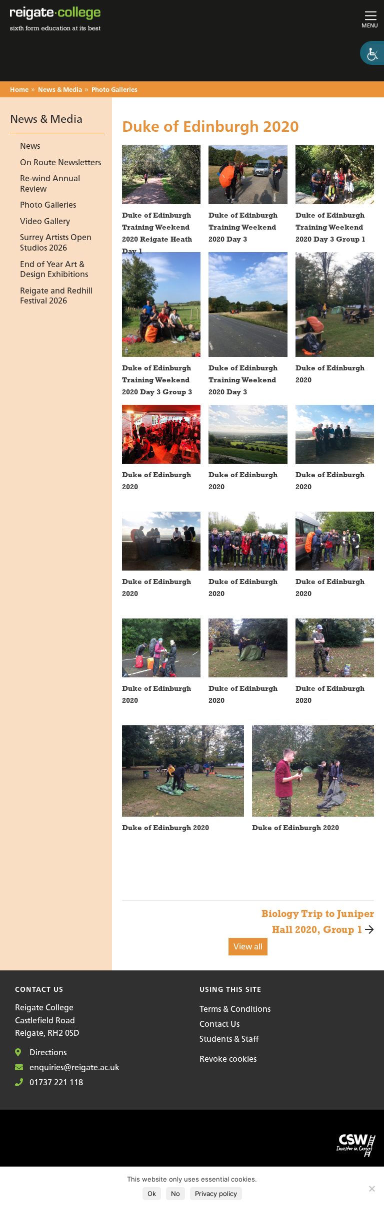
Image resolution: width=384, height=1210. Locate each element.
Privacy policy (216, 1194)
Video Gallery (45, 221)
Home (19, 90)
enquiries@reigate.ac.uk (74, 1067)
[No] (371, 1189)
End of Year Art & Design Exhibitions (54, 269)
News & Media (60, 90)
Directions (47, 1052)
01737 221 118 (55, 1082)
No (175, 1194)
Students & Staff (229, 1039)
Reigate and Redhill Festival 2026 (56, 296)
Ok (152, 1194)
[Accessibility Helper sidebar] (372, 53)
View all (248, 946)
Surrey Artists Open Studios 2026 (56, 243)
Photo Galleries (115, 90)
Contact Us (220, 1024)
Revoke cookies (228, 1059)
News (30, 146)
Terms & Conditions (235, 1009)
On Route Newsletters (60, 162)
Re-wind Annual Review (50, 184)
